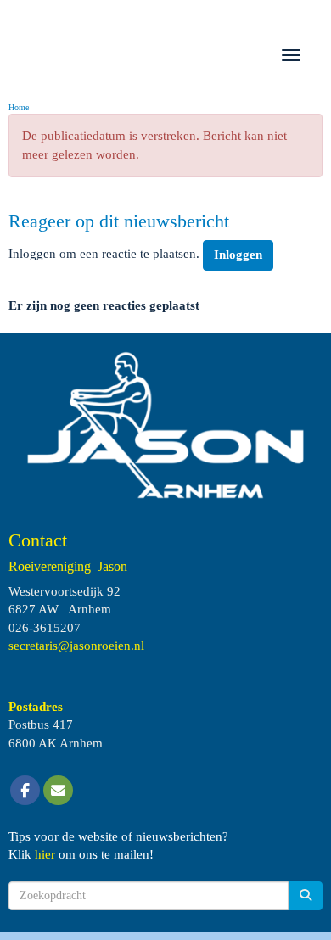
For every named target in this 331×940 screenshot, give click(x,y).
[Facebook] (25, 791)
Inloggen (238, 254)
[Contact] (58, 791)
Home (18, 107)
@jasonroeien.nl (76, 645)
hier (45, 854)
